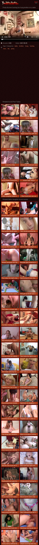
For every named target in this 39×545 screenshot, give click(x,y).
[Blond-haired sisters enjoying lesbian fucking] (29, 489)
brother (21, 46)
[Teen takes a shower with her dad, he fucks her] (10, 302)
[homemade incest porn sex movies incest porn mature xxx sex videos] (36, 2)
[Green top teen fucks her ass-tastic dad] (10, 520)
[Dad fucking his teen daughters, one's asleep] (29, 270)
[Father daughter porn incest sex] (11, 3)
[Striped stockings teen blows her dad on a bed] (10, 255)
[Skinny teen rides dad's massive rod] (29, 239)
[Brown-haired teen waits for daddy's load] (10, 489)
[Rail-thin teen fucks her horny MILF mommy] (10, 458)
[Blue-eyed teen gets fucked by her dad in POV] (29, 458)
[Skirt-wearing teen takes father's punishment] (10, 333)
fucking (32, 46)
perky (12, 48)
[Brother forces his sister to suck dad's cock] (29, 442)
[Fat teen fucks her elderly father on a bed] (10, 348)
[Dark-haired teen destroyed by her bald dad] (10, 442)
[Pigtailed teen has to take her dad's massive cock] (10, 380)
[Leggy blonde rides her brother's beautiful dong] (29, 333)
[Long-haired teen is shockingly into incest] (29, 380)
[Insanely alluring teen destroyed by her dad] (10, 411)
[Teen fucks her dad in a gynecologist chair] (29, 348)
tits (8, 48)
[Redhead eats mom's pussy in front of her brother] (29, 208)
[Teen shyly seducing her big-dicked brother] (10, 364)
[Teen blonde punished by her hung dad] (29, 223)
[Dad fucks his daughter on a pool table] (29, 395)
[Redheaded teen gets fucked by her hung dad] (10, 473)
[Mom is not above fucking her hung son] (29, 427)
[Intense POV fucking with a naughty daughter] (10, 239)
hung (26, 46)
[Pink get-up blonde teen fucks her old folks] (29, 286)
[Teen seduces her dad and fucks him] (29, 364)
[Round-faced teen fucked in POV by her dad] (10, 395)
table (16, 46)
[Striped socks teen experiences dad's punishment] (10, 286)
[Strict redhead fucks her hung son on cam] (29, 505)
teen (4, 48)
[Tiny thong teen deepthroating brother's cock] (10, 427)
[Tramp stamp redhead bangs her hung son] (10, 536)
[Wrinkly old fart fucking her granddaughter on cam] (29, 473)
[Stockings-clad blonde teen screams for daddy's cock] (29, 520)
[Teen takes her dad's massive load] (10, 270)
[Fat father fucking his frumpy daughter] (10, 317)
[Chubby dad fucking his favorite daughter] (10, 208)
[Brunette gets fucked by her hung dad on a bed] (29, 255)
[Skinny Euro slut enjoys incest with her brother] (29, 317)
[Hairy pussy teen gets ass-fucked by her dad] (10, 505)
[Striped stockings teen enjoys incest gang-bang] (29, 536)
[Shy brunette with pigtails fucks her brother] (29, 302)
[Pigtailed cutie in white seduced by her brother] (29, 411)
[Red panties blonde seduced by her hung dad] (10, 223)
